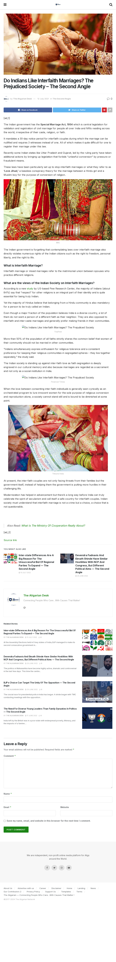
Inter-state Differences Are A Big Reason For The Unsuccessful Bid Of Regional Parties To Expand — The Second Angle (36, 562)
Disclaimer (56, 888)
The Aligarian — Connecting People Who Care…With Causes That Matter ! (39, 895)
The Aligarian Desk (22, 98)
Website (64, 807)
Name (8, 793)
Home (69, 888)
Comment (10, 755)
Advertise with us (26, 888)
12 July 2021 (43, 98)
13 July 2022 (25, 572)
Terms (79, 891)
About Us (8, 888)
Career (42, 888)
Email (7, 807)
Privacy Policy (33, 891)
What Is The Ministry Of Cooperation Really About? (53, 525)
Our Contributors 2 (12, 891)
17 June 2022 (31, 715)
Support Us (50, 891)
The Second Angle (62, 98)
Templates (66, 891)
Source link (10, 540)
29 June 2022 (82, 576)
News (93, 888)
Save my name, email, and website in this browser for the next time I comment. (49, 820)
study (30, 288)
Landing (81, 888)
